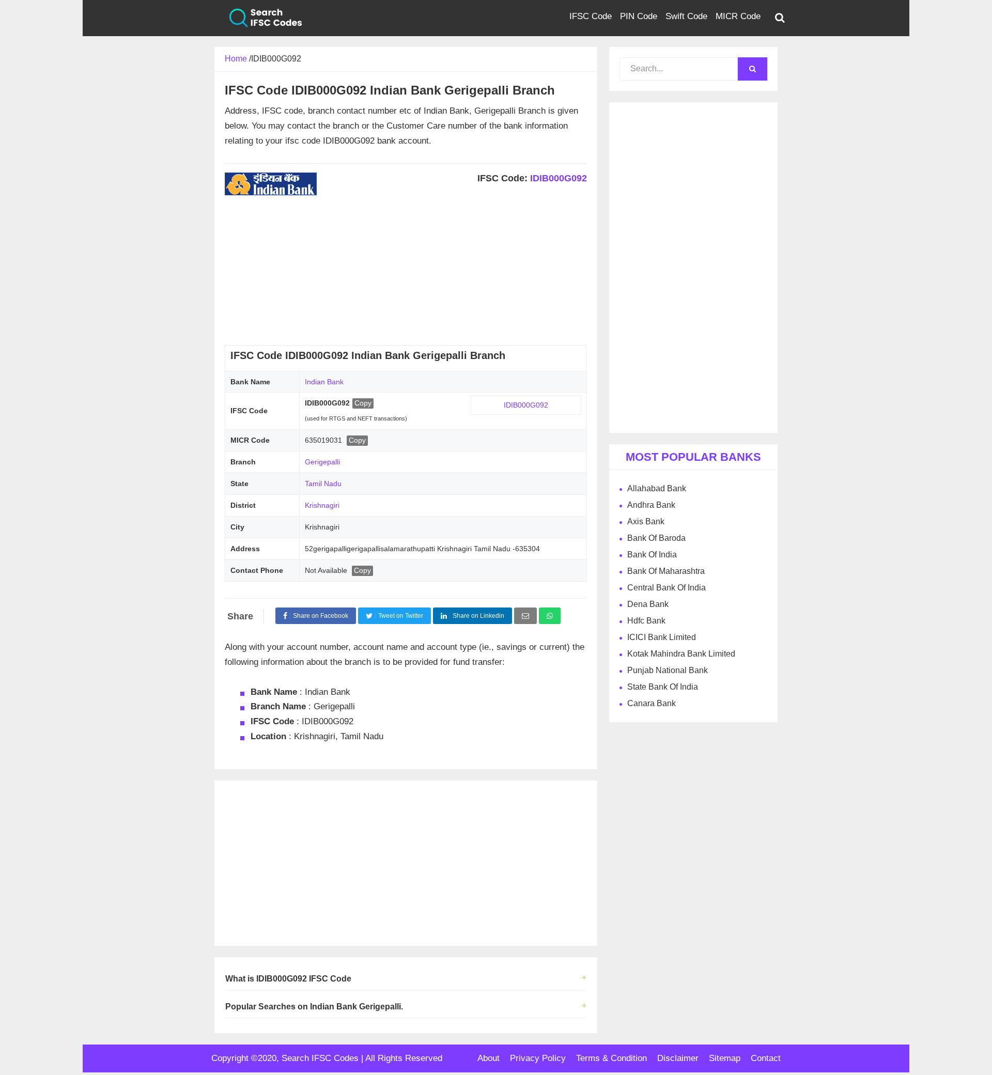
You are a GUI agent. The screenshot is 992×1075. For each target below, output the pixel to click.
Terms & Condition (611, 1058)
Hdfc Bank (646, 620)
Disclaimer (678, 1058)
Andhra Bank (651, 505)
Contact (766, 1058)
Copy (362, 403)
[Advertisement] (406, 272)
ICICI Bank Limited (661, 637)
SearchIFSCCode (258, 18)
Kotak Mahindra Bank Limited (681, 653)
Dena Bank (648, 604)
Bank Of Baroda (656, 538)
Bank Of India (652, 554)
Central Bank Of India (666, 587)
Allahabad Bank (656, 488)
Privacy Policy (538, 1058)
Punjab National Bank (667, 670)
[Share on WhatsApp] (550, 616)
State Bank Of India (662, 686)
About (488, 1058)
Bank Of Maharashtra (666, 571)
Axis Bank (645, 521)
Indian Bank (324, 382)
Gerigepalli (322, 462)
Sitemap (724, 1058)
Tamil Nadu (323, 483)
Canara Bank (651, 703)
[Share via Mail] (525, 616)
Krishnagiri (322, 505)
